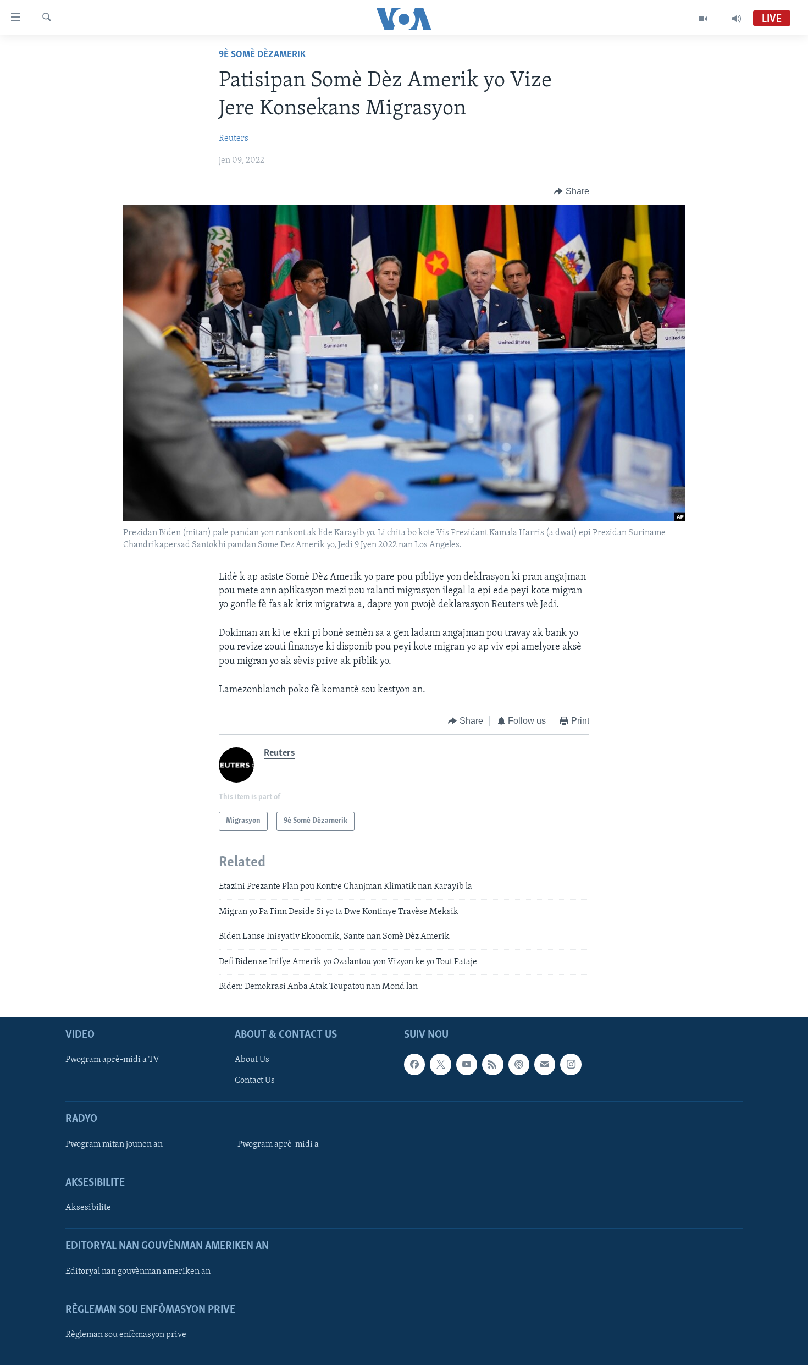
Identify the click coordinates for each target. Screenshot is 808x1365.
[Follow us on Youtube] (466, 1064)
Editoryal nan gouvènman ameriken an (138, 1271)
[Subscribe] (544, 1064)
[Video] (703, 18)
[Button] (571, 191)
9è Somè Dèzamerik (262, 55)
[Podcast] (518, 1064)
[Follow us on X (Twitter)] (440, 1064)
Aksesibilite (88, 1208)
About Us (252, 1060)
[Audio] (736, 18)
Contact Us (255, 1081)
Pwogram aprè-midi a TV (112, 1060)
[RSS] (492, 1064)
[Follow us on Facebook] (414, 1064)
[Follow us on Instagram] (570, 1064)
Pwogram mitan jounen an (114, 1144)
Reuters (233, 138)
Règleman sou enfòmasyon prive (125, 1334)
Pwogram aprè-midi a (278, 1144)
